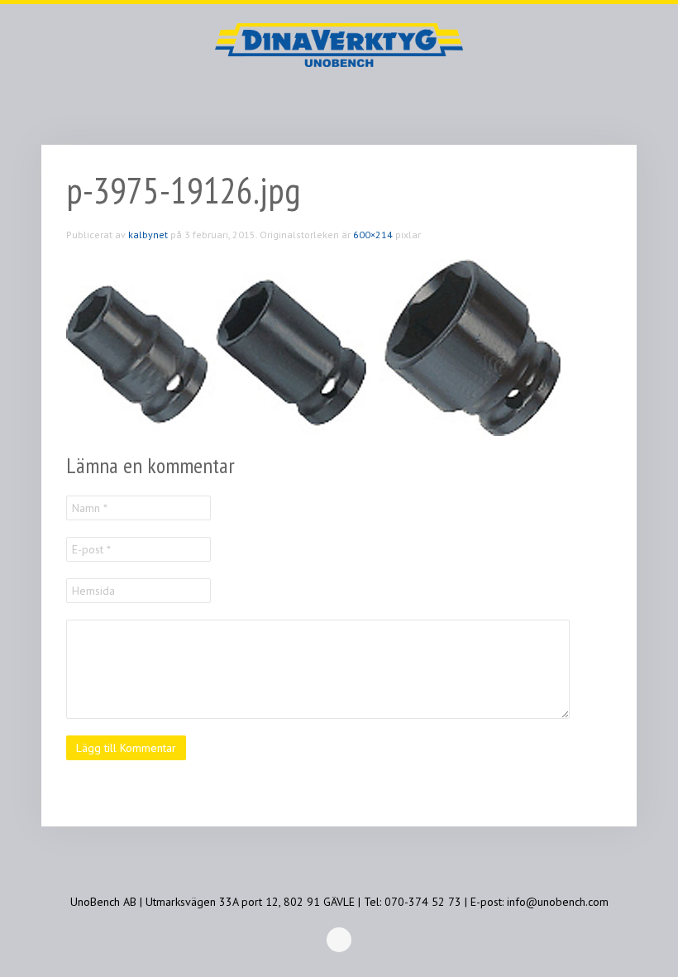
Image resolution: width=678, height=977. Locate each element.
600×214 (373, 234)
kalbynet (148, 234)
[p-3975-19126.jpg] (314, 346)
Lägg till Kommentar (126, 747)
